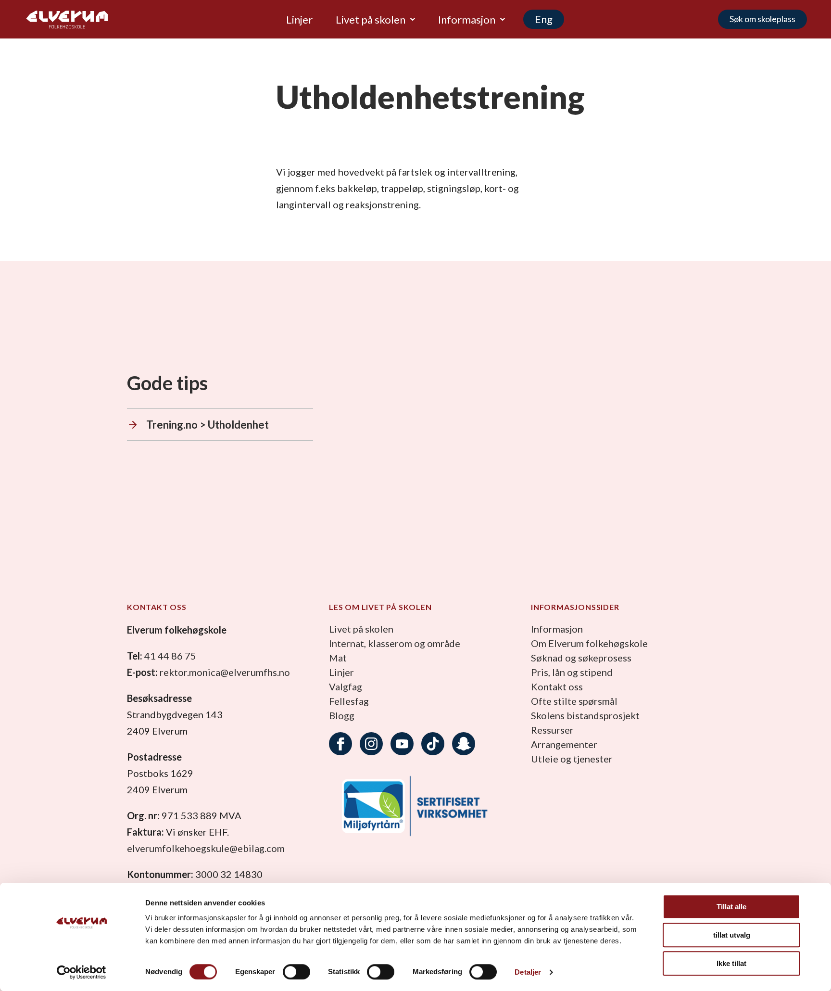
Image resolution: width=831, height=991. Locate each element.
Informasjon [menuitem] (466, 19)
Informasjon (557, 629)
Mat (338, 657)
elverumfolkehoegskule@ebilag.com (206, 848)
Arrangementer (564, 744)
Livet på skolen (361, 629)
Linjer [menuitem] (299, 19)
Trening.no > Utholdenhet (207, 424)
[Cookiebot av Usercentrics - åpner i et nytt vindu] (81, 972)
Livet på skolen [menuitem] (370, 19)
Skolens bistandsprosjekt (585, 715)
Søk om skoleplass (762, 18)
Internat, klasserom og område (394, 643)
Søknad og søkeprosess (581, 657)
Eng (544, 19)
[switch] (296, 971)
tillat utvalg (731, 935)
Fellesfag (349, 701)
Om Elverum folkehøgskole (589, 643)
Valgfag (345, 686)
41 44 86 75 (170, 655)
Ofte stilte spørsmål (574, 701)
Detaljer (528, 972)
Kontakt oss (557, 686)
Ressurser (552, 730)
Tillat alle (731, 906)
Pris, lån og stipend (572, 672)
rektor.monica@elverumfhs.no (225, 672)
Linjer (341, 672)
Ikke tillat (731, 963)
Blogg (341, 715)
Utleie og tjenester (572, 758)
